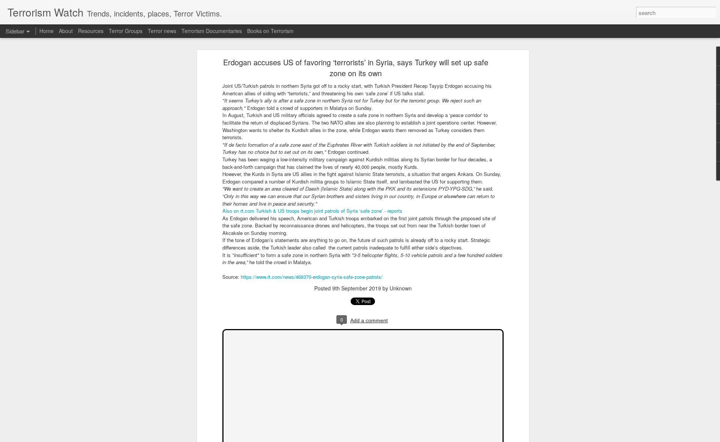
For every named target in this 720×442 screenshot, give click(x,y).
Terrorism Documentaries (212, 31)
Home (46, 31)
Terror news (162, 31)
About (66, 31)
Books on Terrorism (270, 31)
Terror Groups (125, 31)
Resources (91, 31)
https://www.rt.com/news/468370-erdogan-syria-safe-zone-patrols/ (311, 276)
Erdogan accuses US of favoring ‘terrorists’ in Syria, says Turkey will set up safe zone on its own (355, 67)
